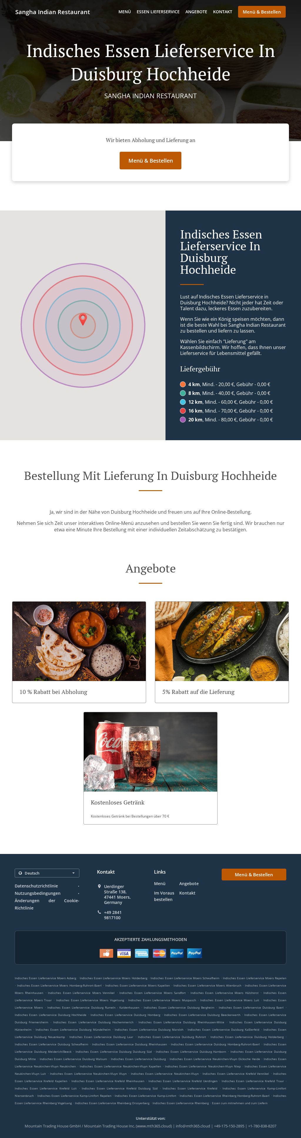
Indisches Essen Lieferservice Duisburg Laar (101, 1037)
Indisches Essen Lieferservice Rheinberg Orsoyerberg (112, 1103)
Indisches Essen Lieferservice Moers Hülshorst (224, 993)
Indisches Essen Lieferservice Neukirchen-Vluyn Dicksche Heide (215, 1059)
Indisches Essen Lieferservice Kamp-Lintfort (145, 1096)
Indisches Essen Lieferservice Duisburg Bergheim (179, 1007)
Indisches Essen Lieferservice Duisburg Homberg (125, 1015)
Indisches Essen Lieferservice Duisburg (138, 1059)
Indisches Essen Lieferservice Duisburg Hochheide (50, 1015)
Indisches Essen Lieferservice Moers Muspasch (162, 1000)
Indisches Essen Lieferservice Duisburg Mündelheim (73, 1029)
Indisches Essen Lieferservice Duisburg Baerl (251, 1007)
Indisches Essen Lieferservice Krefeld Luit (46, 1088)
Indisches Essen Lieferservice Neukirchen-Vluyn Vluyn (88, 1074)
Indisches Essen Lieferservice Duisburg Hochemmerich (93, 1022)
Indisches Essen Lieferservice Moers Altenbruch (207, 985)
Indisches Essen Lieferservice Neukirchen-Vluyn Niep (202, 1066)
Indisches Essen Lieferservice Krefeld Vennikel (236, 1074)
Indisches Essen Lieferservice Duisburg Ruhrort (172, 1037)
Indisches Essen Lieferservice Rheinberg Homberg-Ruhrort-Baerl (225, 1096)
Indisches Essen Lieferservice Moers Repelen (254, 978)
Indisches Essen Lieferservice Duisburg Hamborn (191, 1051)
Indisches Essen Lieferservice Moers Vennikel (81, 993)
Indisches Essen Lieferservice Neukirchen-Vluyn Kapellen (120, 1066)
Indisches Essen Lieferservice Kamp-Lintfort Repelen (74, 1096)
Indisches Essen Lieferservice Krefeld (190, 1088)
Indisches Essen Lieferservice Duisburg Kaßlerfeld (223, 1029)
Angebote (196, 11)
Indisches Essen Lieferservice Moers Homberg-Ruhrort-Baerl (59, 985)
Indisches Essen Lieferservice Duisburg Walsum (73, 1059)
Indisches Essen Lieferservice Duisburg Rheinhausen (129, 1044)
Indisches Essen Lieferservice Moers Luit (229, 1000)
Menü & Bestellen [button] (262, 12)
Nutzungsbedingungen (38, 893)
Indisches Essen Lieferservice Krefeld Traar (253, 1081)
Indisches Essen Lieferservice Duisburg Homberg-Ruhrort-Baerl (215, 1044)
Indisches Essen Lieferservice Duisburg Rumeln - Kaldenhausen (93, 1007)
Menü (124, 11)
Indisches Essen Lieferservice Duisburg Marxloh (149, 1029)
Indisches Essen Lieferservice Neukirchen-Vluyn (165, 1074)
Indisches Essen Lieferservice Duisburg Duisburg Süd (114, 1051)
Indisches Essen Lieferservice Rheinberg (181, 1103)
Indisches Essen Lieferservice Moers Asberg (45, 978)
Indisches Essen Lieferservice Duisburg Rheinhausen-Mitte (181, 1022)
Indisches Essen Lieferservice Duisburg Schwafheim (51, 1044)
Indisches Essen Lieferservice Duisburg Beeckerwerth (202, 1015)
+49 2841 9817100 (113, 915)
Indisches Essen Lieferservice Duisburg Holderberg (247, 1037)
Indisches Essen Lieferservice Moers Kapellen (137, 985)
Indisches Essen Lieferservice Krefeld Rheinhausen (107, 1081)
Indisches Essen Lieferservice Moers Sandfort (152, 993)
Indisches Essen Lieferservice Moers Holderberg (113, 978)
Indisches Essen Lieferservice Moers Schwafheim (184, 978)
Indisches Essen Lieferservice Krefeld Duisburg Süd (120, 1088)
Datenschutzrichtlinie (36, 886)
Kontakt (222, 11)
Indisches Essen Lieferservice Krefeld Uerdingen (183, 1081)
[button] (79, 652)
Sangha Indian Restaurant (52, 12)
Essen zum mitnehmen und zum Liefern (239, 1103)
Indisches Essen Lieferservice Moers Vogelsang (90, 1000)
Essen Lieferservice (158, 11)
